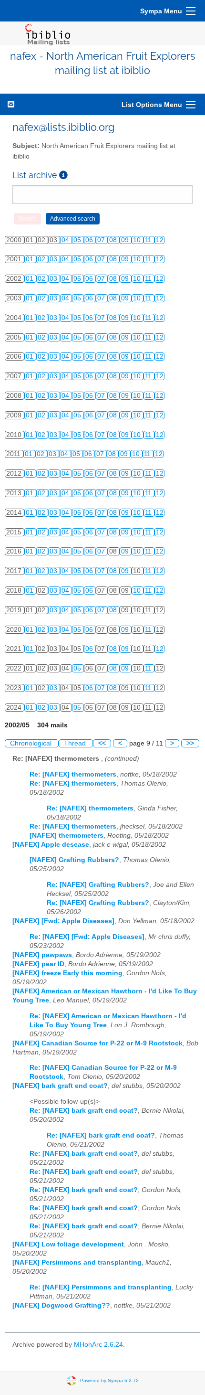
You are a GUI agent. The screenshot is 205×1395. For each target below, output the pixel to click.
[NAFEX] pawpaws (42, 954)
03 (54, 259)
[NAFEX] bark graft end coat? (60, 1085)
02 (42, 259)
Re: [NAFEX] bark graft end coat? (84, 1110)
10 (138, 240)
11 (149, 240)
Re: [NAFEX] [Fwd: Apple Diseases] (87, 936)
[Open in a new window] (63, 175)
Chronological (31, 743)
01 (30, 259)
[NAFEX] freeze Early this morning (67, 973)
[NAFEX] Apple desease (50, 844)
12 (160, 240)
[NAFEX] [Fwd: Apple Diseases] (63, 921)
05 (78, 240)
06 (90, 240)
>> (190, 743)
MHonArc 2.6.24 (98, 1344)
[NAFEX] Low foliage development (68, 1244)
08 (114, 240)
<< (102, 743)
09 (126, 240)
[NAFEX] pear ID (38, 964)
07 (102, 240)
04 (66, 240)
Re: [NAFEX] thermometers (73, 774)
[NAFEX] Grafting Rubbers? (74, 859)
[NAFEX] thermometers (66, 835)
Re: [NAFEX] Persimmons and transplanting (101, 1287)
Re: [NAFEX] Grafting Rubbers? (98, 884)
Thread (76, 743)
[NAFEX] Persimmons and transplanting (77, 1262)
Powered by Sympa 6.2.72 (109, 1380)
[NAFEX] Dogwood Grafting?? (61, 1305)
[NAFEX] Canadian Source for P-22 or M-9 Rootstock (97, 1043)
